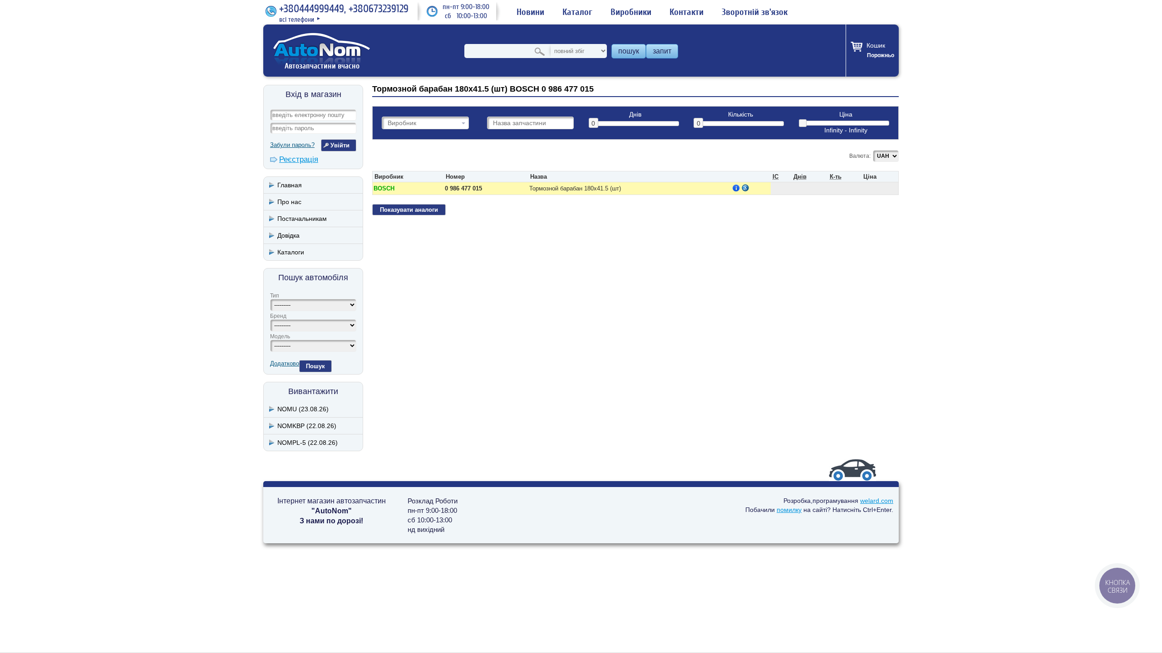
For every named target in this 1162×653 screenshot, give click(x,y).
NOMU (303, 409)
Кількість (740, 114)
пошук (628, 51)
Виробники (631, 12)
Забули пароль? (292, 144)
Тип (274, 295)
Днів (635, 114)
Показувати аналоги (409, 209)
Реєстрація (298, 159)
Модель (280, 336)
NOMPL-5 (307, 442)
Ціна (845, 114)
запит (662, 51)
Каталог (577, 12)
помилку (789, 509)
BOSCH (384, 188)
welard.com (876, 500)
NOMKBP (306, 425)
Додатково (284, 363)
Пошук (315, 366)
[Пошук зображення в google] (745, 187)
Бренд (278, 316)
